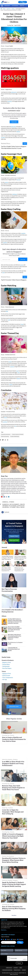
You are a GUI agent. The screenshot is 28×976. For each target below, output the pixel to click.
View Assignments (7, 677)
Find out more (6, 675)
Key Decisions (10, 856)
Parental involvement (5, 434)
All (3, 939)
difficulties (13, 126)
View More (14, 915)
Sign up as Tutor (14, 540)
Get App (4, 679)
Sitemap (24, 970)
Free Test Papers (6, 668)
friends (10, 384)
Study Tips (5, 807)
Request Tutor (14, 536)
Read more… (4, 929)
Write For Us (9, 967)
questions (9, 101)
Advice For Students (7, 759)
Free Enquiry (7, 5)
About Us (22, 5)
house (22, 324)
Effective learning (5, 436)
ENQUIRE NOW (14, 706)
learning (18, 179)
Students (15, 759)
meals (17, 370)
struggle (3, 137)
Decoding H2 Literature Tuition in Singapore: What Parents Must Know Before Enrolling (14, 860)
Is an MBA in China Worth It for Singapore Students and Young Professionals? (13, 763)
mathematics (14, 92)
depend (18, 378)
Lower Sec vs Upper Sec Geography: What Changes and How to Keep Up (13, 812)
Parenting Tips (6, 735)
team (3, 272)
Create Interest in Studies (17, 434)
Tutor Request (22, 2)
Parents (12, 735)
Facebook (6, 512)
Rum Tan (11, 25)
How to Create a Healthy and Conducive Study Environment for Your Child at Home (14, 739)
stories (21, 265)
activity (6, 182)
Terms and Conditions (7, 970)
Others (11, 502)
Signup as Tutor (6, 673)
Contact (16, 967)
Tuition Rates (15, 5)
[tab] (5, 512)
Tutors (8, 939)
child (9, 319)
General (5, 502)
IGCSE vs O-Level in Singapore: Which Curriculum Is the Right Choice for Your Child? (13, 836)
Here (18, 372)
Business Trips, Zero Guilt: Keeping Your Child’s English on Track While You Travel (13, 787)
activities (5, 421)
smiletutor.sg (4, 493)
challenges (14, 194)
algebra (18, 131)
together (5, 242)
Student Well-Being (14, 436)
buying (9, 361)
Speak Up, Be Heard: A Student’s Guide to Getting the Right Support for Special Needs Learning (14, 884)
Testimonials (6, 666)
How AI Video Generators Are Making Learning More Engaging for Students (13, 908)
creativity (23, 233)
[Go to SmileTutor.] (1, 8)
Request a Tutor (6, 662)
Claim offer (14, 121)
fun (15, 426)
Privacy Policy (17, 970)
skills (7, 311)
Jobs (21, 967)
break (5, 417)
